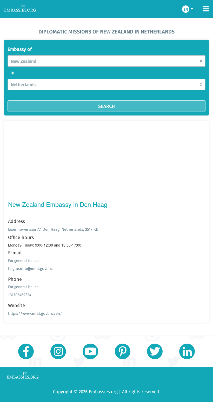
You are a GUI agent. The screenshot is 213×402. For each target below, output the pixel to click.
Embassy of (20, 49)
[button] (106, 61)
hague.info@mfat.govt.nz (30, 268)
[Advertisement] (106, 162)
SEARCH (106, 106)
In (12, 72)
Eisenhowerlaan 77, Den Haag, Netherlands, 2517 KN (53, 229)
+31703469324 (19, 295)
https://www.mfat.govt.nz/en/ (35, 313)
